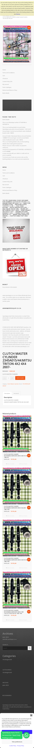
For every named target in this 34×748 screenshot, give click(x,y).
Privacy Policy (20, 745)
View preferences (17, 742)
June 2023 (6, 637)
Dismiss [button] (18, 14)
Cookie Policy (12, 745)
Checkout (5, 179)
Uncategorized (7, 659)
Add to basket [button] (10, 463)
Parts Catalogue (7, 187)
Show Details (23, 463)
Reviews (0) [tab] (16, 393)
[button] (31, 715)
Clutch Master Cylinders (13, 384)
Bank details (6, 193)
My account (6, 184)
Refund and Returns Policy (10, 190)
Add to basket (20, 378)
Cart (4, 176)
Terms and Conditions (9, 173)
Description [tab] (7, 393)
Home (4, 170)
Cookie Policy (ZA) (7, 181)
